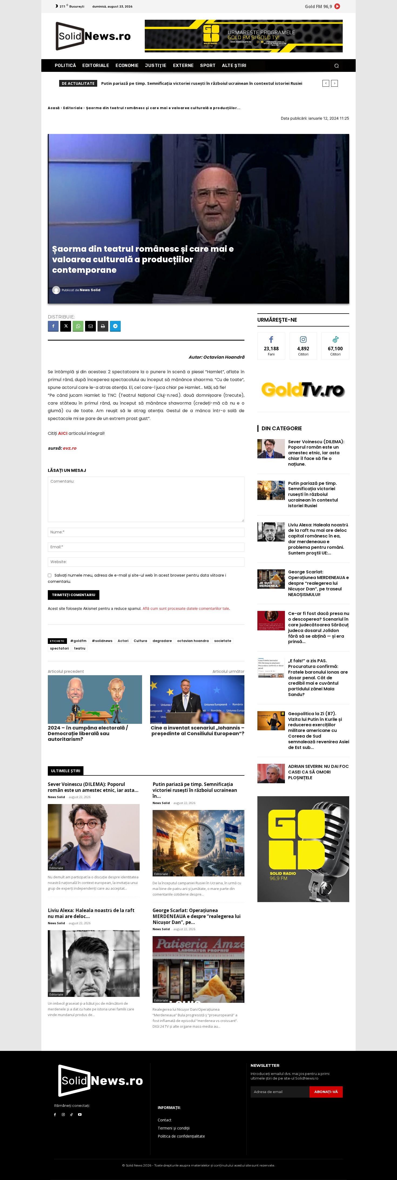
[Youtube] (80, 1115)
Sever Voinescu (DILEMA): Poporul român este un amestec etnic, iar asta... (93, 787)
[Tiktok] (72, 1115)
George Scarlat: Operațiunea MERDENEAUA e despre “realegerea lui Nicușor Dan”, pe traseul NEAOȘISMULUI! (318, 583)
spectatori (59, 648)
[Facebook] (53, 326)
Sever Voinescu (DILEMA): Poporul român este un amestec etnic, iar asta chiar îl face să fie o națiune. (316, 453)
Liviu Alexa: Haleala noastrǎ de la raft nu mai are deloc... (91, 913)
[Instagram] (63, 1115)
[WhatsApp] (78, 326)
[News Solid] (57, 290)
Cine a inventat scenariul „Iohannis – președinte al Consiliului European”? (197, 730)
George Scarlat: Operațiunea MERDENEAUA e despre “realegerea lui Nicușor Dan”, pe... (197, 916)
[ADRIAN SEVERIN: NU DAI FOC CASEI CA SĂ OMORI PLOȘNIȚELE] (271, 773)
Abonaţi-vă (326, 1092)
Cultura (140, 640)
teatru (79, 648)
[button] (336, 65)
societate (222, 640)
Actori (123, 640)
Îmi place (271, 337)
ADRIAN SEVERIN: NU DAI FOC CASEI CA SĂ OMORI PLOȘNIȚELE (318, 772)
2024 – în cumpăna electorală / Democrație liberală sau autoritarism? (88, 733)
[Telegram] (115, 326)
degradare (162, 640)
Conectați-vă (303, 337)
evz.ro (69, 448)
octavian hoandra (193, 640)
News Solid (90, 290)
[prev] (325, 83)
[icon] (337, 7)
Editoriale (72, 108)
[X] (65, 326)
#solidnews (102, 640)
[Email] (90, 326)
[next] (334, 83)
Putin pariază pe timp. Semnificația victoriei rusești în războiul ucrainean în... (195, 790)
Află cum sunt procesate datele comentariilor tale (186, 608)
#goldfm (78, 640)
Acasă (54, 108)
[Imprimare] (102, 326)
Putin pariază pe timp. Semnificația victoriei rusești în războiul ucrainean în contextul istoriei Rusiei (313, 494)
